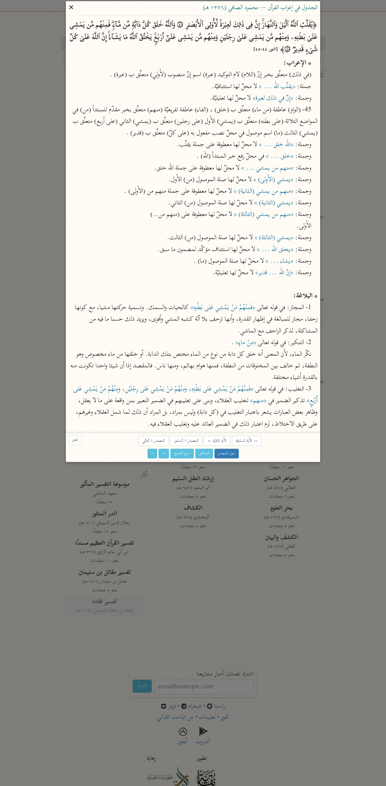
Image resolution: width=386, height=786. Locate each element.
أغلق (75, 440)
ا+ (163, 453)
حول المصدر (226, 453)
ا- (152, 453)
